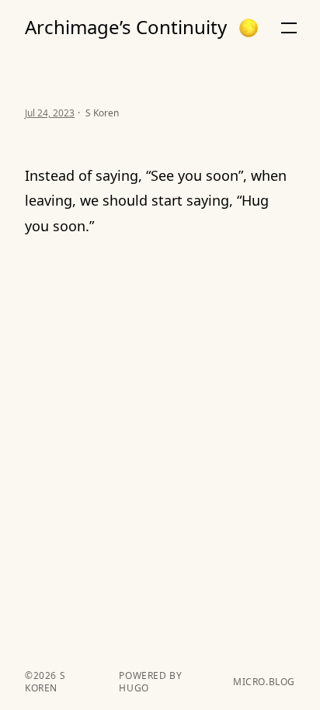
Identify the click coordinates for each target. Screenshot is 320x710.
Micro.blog (264, 682)
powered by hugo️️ (150, 682)
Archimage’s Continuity (126, 27)
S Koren (45, 681)
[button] (248, 28)
